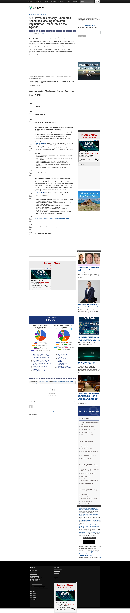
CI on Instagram (33, 597)
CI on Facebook (33, 593)
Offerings (46, 1)
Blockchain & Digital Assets (57, 1)
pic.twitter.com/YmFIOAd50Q (86, 556)
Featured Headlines (58, 569)
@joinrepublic (82, 554)
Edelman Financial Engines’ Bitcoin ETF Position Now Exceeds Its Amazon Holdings (89, 508)
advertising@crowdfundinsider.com (41, 587)
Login (73, 401)
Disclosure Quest (33, 574)
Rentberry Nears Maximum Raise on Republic (90, 520)
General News (57, 571)
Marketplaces (38, 1)
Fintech (68, 1)
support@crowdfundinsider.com (39, 586)
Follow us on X (89, 542)
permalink (38, 383)
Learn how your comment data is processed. (58, 411)
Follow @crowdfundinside (89, 25)
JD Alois (43, 34)
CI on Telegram (33, 599)
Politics (55, 575)
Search (97, 1)
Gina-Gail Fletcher (41, 143)
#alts (86, 552)
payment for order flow (69, 381)
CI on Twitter (32, 591)
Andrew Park (40, 148)
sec (30, 383)
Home (30, 14)
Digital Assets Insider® (34, 576)
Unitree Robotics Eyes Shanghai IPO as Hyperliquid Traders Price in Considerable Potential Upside (89, 526)
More (74, 1)
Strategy (56, 576)
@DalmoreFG (94, 552)
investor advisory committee (59, 381)
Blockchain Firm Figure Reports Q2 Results (89, 532)
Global (55, 580)
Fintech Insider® (33, 572)
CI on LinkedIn (33, 595)
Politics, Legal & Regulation (39, 14)
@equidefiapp (90, 554)
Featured (30, 1)
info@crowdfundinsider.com (37, 584)
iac (53, 381)
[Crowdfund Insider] (37, 11)
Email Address (81, 29)
